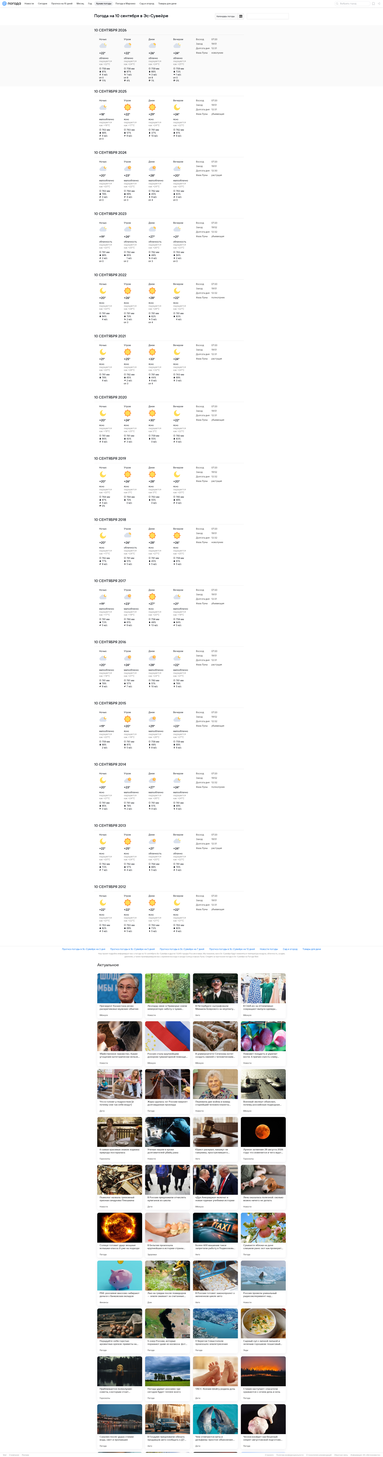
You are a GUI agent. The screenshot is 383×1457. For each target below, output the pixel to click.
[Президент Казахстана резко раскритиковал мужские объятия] (119, 995)
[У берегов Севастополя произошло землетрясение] (215, 1330)
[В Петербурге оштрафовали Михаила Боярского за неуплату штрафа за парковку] (215, 995)
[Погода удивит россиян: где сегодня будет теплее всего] (167, 1378)
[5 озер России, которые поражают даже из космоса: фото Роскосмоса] (167, 1330)
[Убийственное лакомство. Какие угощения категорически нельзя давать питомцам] (119, 1043)
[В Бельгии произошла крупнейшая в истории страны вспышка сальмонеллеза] (167, 1235)
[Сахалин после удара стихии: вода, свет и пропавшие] (119, 1426)
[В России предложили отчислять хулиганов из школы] (167, 1187)
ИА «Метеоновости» (371, 1455)
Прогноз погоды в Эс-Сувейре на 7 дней (182, 949)
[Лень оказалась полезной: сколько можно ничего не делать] (263, 1187)
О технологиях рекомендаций (319, 1455)
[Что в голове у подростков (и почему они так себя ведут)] (119, 1091)
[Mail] (4, 3)
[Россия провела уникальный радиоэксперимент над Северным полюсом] (263, 1283)
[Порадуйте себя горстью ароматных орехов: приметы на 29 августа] (119, 1330)
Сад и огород (290, 949)
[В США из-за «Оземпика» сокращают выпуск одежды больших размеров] (263, 995)
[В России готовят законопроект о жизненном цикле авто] (215, 1283)
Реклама (25, 1455)
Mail (4, 1455)
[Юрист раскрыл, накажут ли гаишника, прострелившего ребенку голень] (215, 1139)
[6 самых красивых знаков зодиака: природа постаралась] (119, 1139)
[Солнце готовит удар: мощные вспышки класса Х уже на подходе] (119, 1235)
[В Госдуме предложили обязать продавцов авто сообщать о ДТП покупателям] (167, 1426)
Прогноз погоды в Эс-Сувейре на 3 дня (83, 949)
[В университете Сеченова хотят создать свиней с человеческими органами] (215, 1043)
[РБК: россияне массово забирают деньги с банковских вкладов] (119, 1283)
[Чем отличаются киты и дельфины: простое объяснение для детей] (215, 1426)
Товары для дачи (312, 949)
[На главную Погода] (14, 3)
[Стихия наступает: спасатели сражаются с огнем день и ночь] (263, 1378)
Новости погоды (269, 949)
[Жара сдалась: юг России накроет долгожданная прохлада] (167, 1091)
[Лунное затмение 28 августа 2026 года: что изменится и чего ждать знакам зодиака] (263, 1139)
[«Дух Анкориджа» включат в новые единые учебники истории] (215, 1187)
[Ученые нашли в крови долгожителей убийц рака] (167, 1139)
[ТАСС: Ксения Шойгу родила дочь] (215, 1378)
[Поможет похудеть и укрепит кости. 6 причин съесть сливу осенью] (263, 1043)
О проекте (269, 1455)
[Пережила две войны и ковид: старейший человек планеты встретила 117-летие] (215, 1091)
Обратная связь (341, 1455)
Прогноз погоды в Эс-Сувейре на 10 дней (232, 949)
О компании (14, 1455)
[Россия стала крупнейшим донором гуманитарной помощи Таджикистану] (167, 1043)
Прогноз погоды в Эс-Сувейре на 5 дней (132, 949)
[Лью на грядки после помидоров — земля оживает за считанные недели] (167, 1283)
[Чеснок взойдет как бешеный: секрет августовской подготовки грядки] (263, 1426)
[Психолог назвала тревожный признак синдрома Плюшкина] (119, 1187)
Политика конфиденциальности (290, 1455)
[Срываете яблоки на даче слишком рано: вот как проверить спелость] (263, 1235)
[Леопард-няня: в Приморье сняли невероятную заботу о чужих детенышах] (167, 995)
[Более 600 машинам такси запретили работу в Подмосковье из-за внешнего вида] (215, 1235)
